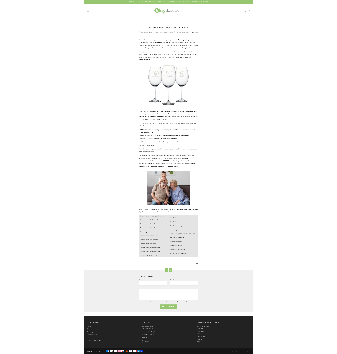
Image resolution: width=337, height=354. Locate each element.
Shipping (90, 332)
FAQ (88, 337)
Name (141, 280)
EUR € (98, 351)
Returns (89, 329)
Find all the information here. (168, 166)
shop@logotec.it (147, 326)
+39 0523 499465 (147, 329)
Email (172, 280)
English (89, 351)
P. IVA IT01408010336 (94, 340)
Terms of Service (92, 335)
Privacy (89, 326)
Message (141, 288)
